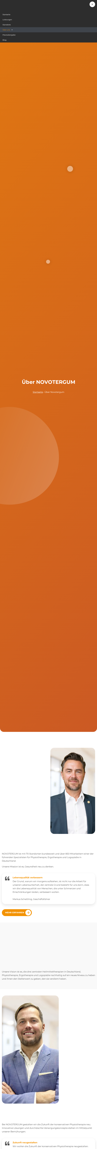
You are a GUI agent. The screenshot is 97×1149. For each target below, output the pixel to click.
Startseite (38, 392)
